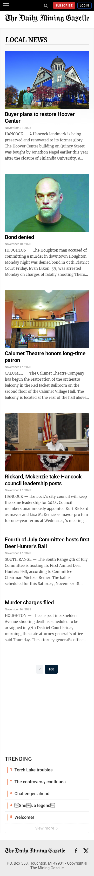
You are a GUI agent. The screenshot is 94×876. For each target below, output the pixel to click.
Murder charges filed (29, 602)
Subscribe (64, 5)
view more (45, 828)
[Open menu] (6, 5)
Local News (26, 40)
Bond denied (19, 237)
